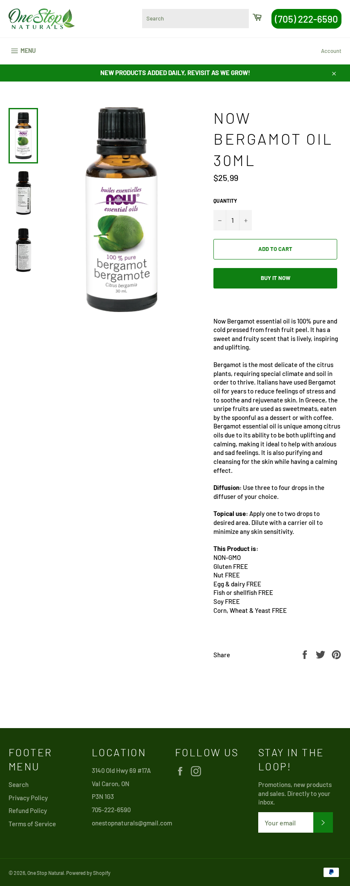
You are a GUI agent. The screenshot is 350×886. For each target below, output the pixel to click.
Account (331, 50)
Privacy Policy (28, 797)
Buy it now (275, 277)
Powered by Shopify (88, 873)
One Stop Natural (45, 873)
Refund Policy (28, 810)
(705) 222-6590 (306, 18)
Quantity (225, 201)
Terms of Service (32, 824)
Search (19, 784)
